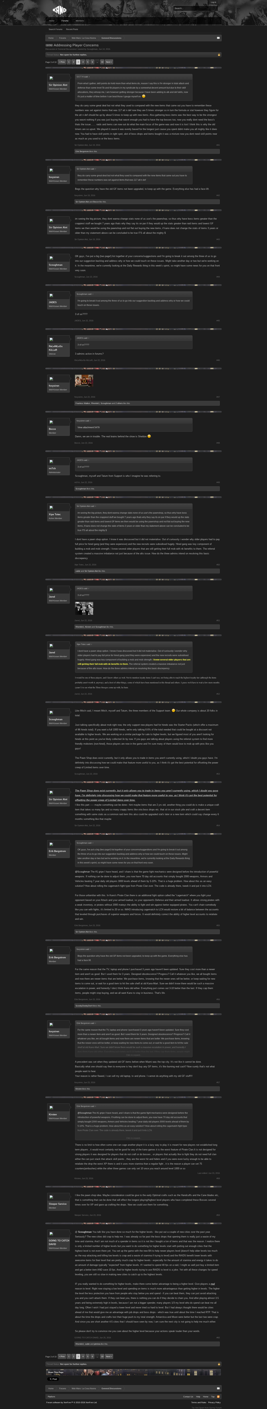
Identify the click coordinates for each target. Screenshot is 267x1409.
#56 (218, 999)
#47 (218, 397)
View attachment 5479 (89, 427)
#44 (218, 277)
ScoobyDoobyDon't (84, 1006)
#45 (218, 320)
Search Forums (55, 29)
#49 (218, 482)
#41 (218, 145)
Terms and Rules (198, 1402)
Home (51, 21)
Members (80, 21)
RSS (218, 1396)
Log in (213, 2)
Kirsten (88, 627)
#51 (218, 620)
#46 (218, 360)
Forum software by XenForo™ (71, 1402)
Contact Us (188, 1397)
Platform (51, 1397)
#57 (218, 1082)
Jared (52, 596)
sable (78, 571)
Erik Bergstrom (82, 151)
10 (102, 62)
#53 (218, 774)
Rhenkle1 (95, 403)
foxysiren (54, 177)
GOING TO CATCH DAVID (59, 1242)
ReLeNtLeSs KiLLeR (55, 348)
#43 (218, 239)
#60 (218, 1337)
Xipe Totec (55, 514)
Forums (65, 21)
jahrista (97, 1344)
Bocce (96, 202)
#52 (218, 694)
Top (213, 1397)
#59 (218, 1215)
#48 (218, 443)
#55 (218, 925)
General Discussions (67, 49)
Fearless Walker (83, 403)
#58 (218, 1178)
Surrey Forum (215, 1408)
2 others (119, 403)
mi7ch (52, 468)
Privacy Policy (214, 1402)
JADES (53, 302)
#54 (218, 825)
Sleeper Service (57, 1204)
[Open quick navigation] (218, 38)
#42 (218, 195)
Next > (109, 62)
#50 (218, 565)
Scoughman (92, 49)
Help (198, 1397)
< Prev (62, 62)
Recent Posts (72, 29)
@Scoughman (82, 871)
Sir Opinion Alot (58, 85)
